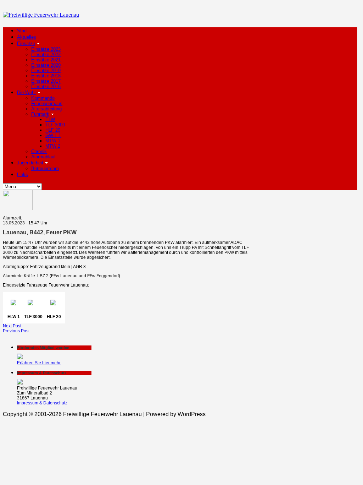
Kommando (43, 98)
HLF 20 (52, 130)
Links (22, 174)
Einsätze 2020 (46, 65)
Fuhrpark (40, 114)
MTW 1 (52, 140)
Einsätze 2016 (46, 86)
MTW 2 (52, 146)
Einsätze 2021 (46, 59)
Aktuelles (26, 37)
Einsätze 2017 (46, 81)
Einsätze (26, 43)
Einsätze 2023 (46, 49)
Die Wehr (26, 92)
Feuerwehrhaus (46, 103)
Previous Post (16, 330)
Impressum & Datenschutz (42, 402)
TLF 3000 (55, 124)
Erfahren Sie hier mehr (39, 362)
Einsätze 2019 (46, 70)
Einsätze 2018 (46, 75)
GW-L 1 (53, 135)
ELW (50, 119)
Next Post (12, 325)
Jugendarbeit (30, 162)
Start (22, 30)
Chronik (39, 151)
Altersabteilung (46, 108)
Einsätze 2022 (46, 54)
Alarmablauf (43, 156)
